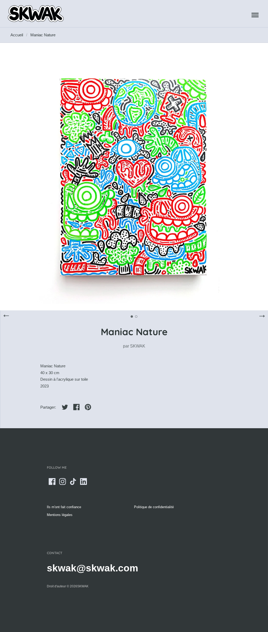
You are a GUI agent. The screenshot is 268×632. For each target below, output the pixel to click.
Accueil (16, 35)
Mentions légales (59, 515)
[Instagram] (62, 481)
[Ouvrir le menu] (255, 15)
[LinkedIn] (83, 481)
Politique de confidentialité (154, 507)
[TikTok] (73, 481)
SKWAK (137, 346)
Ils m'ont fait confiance (64, 507)
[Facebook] (52, 481)
